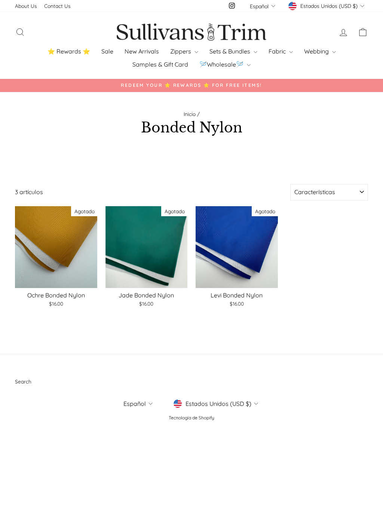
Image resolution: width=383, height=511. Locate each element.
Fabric (278, 51)
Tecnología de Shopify (191, 417)
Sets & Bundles (230, 51)
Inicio (190, 114)
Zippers (181, 51)
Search (23, 381)
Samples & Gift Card (160, 64)
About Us (26, 6)
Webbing (317, 51)
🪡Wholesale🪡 (222, 64)
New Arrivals (142, 51)
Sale (107, 51)
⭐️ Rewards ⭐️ (69, 51)
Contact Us (57, 6)
